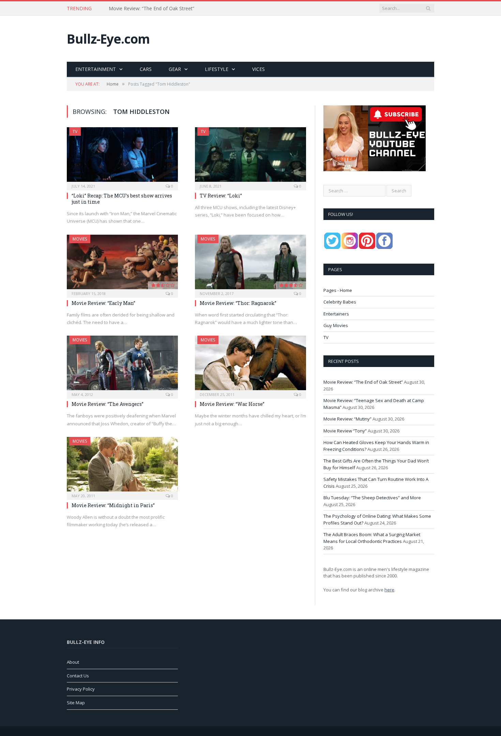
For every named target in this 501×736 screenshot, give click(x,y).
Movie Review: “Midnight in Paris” (113, 505)
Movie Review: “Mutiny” (347, 419)
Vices (258, 69)
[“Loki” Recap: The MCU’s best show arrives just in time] (122, 156)
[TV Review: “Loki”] (250, 156)
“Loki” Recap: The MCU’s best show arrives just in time (122, 198)
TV (75, 131)
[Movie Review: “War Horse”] (250, 365)
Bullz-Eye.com (108, 38)
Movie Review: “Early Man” (103, 303)
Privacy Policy (81, 689)
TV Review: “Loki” (221, 195)
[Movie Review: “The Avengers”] (122, 365)
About (73, 662)
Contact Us (78, 676)
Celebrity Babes (339, 302)
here (389, 590)
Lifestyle (216, 69)
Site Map (76, 703)
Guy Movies (335, 325)
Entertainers (336, 314)
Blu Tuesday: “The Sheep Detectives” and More (372, 498)
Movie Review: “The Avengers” (107, 404)
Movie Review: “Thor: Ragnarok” (238, 303)
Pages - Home (337, 290)
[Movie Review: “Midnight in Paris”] (122, 466)
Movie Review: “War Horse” (232, 404)
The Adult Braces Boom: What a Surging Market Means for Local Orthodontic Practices (371, 537)
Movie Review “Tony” (345, 431)
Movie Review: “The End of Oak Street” (363, 382)
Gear (175, 69)
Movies (80, 239)
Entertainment (95, 69)
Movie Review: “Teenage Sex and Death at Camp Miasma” (173, 8)
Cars (146, 69)
